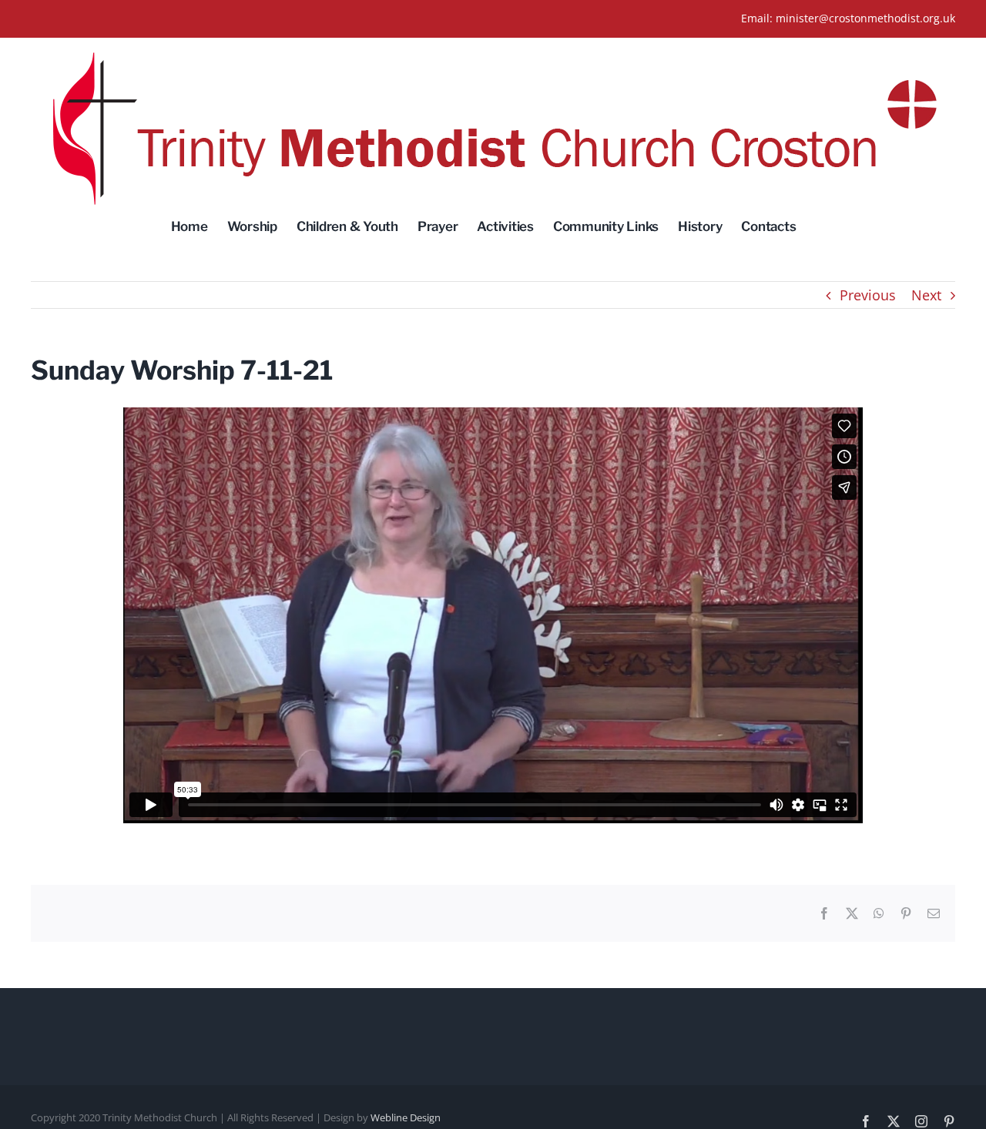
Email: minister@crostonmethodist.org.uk (848, 18)
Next (926, 295)
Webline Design (406, 1117)
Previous (868, 295)
